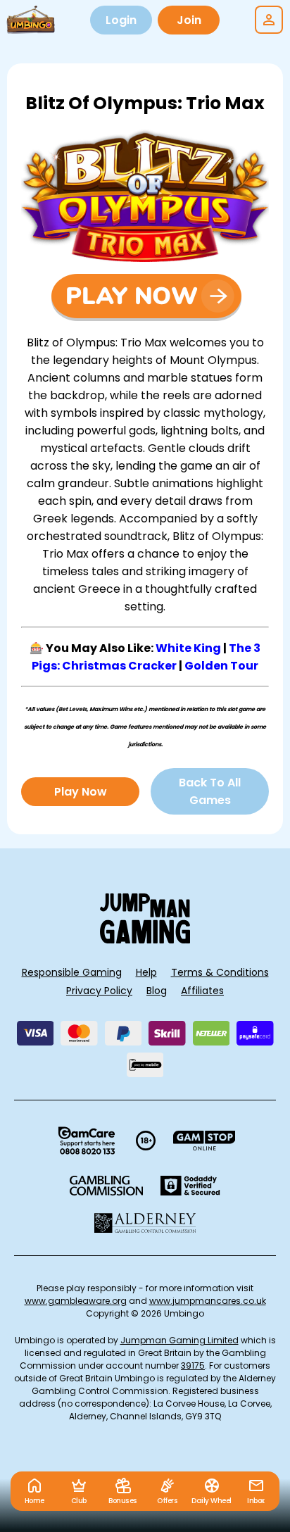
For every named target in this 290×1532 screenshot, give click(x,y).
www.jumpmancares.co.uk (207, 1301)
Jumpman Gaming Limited (179, 1340)
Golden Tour (221, 666)
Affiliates (202, 991)
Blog (156, 991)
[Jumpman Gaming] (145, 939)
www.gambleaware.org (76, 1301)
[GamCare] (86, 1140)
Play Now (80, 792)
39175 (193, 1365)
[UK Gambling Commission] (106, 1185)
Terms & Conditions (220, 972)
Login (121, 20)
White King (188, 648)
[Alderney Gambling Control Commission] (145, 1223)
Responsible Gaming (72, 972)
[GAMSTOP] (204, 1140)
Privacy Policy (99, 991)
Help (146, 972)
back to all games (210, 791)
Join (189, 20)
